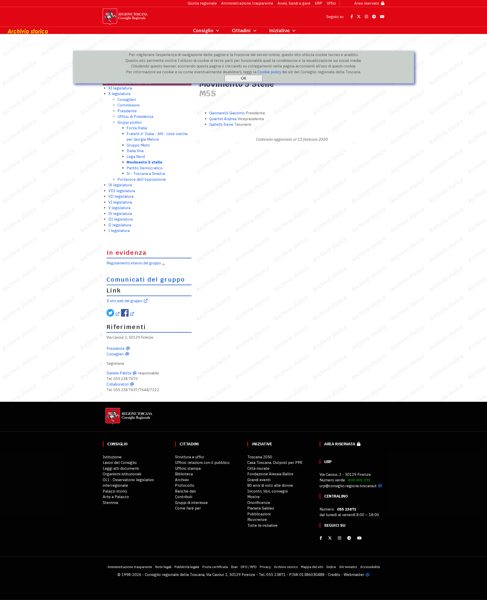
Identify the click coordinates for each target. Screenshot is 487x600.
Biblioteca (184, 473)
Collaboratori (118, 384)
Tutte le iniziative (262, 525)
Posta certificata (215, 567)
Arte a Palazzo (116, 496)
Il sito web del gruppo (124, 300)
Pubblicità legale (187, 567)
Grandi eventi (258, 479)
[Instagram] (339, 538)
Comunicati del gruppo (146, 279)
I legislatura (119, 230)
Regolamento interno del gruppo (134, 263)
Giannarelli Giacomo (227, 113)
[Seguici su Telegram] (374, 16)
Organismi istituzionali (122, 473)
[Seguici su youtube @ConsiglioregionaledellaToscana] (359, 538)
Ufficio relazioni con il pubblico (202, 462)
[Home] (128, 418)
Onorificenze (258, 502)
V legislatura (119, 207)
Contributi (183, 496)
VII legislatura (120, 196)
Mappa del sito (312, 567)
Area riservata (367, 3)
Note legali (163, 567)
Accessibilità (370, 567)
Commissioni (128, 105)
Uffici (331, 3)
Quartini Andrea (223, 118)
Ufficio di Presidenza (135, 116)
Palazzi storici (115, 491)
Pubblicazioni (259, 514)
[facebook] (321, 538)
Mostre (253, 496)
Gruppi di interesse (191, 502)
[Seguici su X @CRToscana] (359, 16)
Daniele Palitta (119, 373)
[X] (330, 538)
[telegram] (349, 538)
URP (318, 3)
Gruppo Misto (138, 145)
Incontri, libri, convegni (267, 491)
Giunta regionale (202, 3)
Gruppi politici (129, 122)
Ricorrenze (257, 519)
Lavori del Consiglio (120, 462)
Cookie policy (269, 71)
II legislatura (119, 225)
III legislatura (120, 219)
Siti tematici (348, 567)
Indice (331, 567)
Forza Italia (137, 127)
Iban (234, 567)
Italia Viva (135, 150)
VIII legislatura (121, 190)
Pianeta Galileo (260, 508)
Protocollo (184, 485)
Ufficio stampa (188, 468)
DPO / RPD (249, 567)
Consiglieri (126, 99)
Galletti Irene (221, 124)
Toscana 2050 (259, 456)
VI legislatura (120, 202)
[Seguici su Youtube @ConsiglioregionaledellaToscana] (382, 16)
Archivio (182, 479)
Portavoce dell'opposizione (141, 179)
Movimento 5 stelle (144, 162)
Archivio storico (286, 567)
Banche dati (185, 491)
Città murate (258, 468)
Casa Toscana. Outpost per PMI (274, 462)
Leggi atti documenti (121, 468)
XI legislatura (120, 88)
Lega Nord (136, 156)
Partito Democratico (145, 168)
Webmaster (354, 574)
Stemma (110, 502)
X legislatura (119, 93)
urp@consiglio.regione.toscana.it (348, 485)
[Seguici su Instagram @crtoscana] (367, 16)
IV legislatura (120, 213)
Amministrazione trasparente (247, 3)
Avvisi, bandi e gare (293, 3)
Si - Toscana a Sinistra (146, 173)
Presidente (127, 110)
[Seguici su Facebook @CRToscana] (352, 16)
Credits (334, 574)
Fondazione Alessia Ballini (270, 473)
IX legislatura (120, 185)
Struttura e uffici (189, 456)
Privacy (265, 567)
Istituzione (112, 456)
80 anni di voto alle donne (270, 485)
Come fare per (188, 508)
